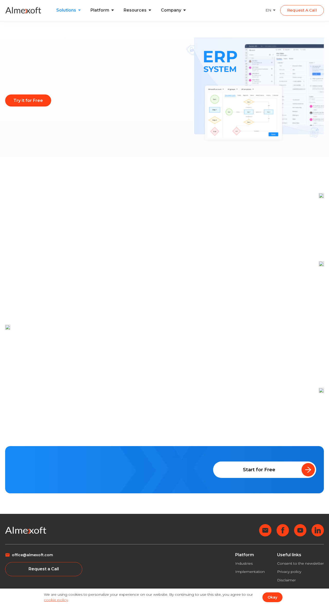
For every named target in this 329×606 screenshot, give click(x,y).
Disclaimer (286, 580)
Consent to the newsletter (300, 563)
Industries (244, 563)
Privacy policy (289, 571)
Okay (272, 597)
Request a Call (302, 10)
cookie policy (56, 600)
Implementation (250, 571)
